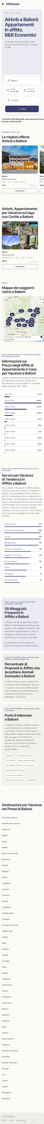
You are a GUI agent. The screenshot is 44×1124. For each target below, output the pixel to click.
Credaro (5, 991)
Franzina (5, 1033)
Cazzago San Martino (10, 925)
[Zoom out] (41, 302)
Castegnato (6, 907)
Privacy (4, 1120)
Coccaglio (6, 961)
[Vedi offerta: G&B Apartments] (20, 235)
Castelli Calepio (8, 913)
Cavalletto (6, 919)
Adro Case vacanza (9, 817)
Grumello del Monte (9, 1063)
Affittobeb (12, 4)
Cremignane (6, 997)
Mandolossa (6, 1093)
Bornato (5, 865)
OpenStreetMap (9, 339)
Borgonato (6, 859)
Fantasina (5, 1015)
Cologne (5, 973)
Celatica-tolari (7, 931)
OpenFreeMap (8, 337)
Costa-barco (7, 1003)
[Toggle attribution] (41, 337)
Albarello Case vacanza (11, 823)
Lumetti (5, 1081)
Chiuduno (5, 949)
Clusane (5, 955)
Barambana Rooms (9, 179)
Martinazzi (6, 1098)
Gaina (4, 1027)
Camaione (6, 895)
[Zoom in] (41, 299)
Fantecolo (5, 1021)
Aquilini (4, 835)
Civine (4, 967)
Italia (12, 13)
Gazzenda (6, 1057)
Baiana (4, 841)
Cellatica (5, 937)
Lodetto (5, 1087)
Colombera (6, 979)
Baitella (4, 847)
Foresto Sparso (8, 1039)
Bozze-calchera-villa (10, 853)
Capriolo (5, 901)
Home (7, 13)
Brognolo (5, 871)
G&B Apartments (8, 255)
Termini (11, 1120)
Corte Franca (7, 985)
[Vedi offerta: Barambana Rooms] (20, 159)
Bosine (4, 877)
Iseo (3, 1075)
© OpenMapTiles (19, 337)
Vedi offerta (20, 191)
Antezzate (6, 829)
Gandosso (6, 1045)
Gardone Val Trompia (10, 1051)
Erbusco (5, 1009)
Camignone (6, 883)
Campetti (5, 889)
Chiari (4, 943)
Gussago (5, 1069)
